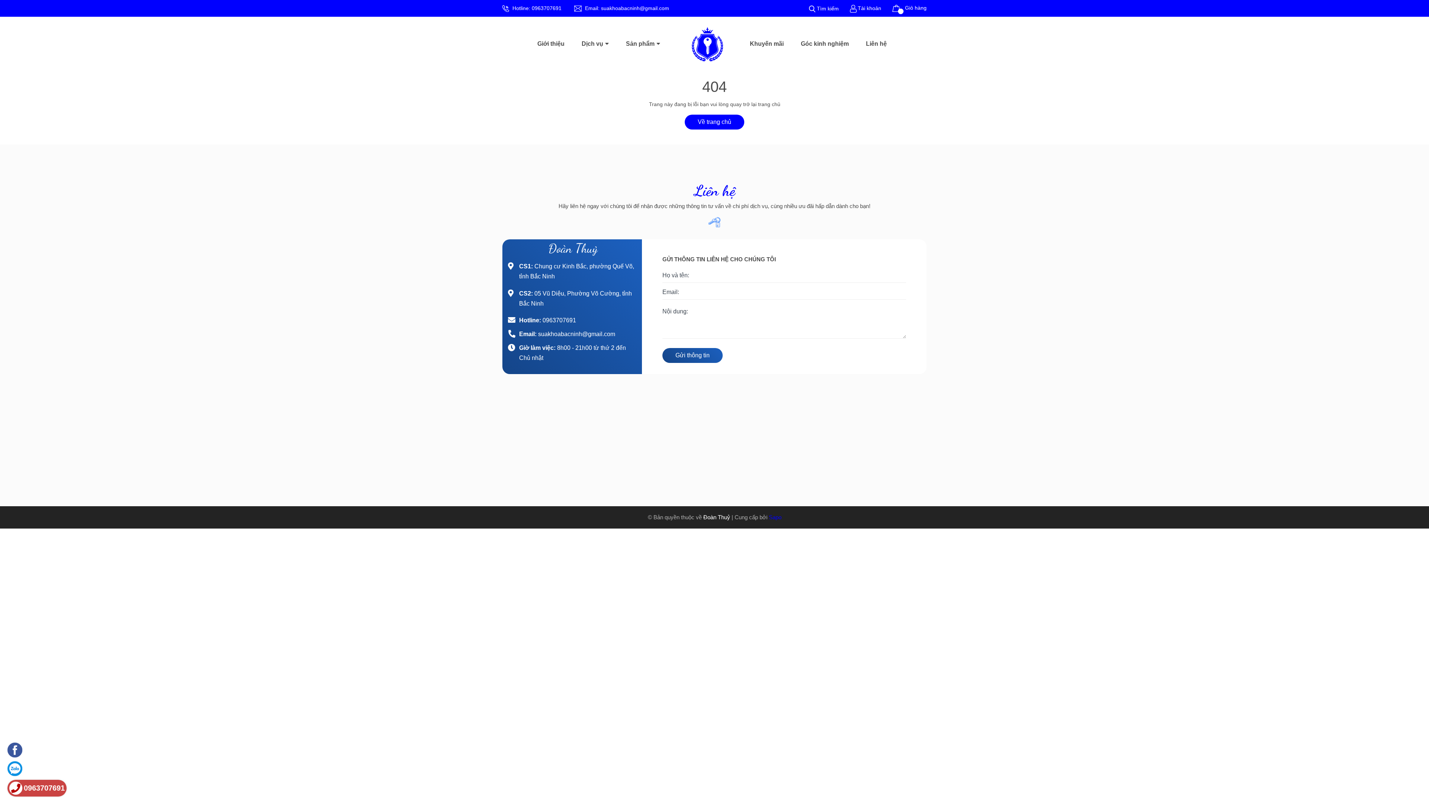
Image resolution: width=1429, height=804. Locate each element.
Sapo (775, 517)
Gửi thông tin (692, 355)
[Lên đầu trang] (1410, 759)
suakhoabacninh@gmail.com (635, 8)
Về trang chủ (714, 122)
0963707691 (547, 8)
